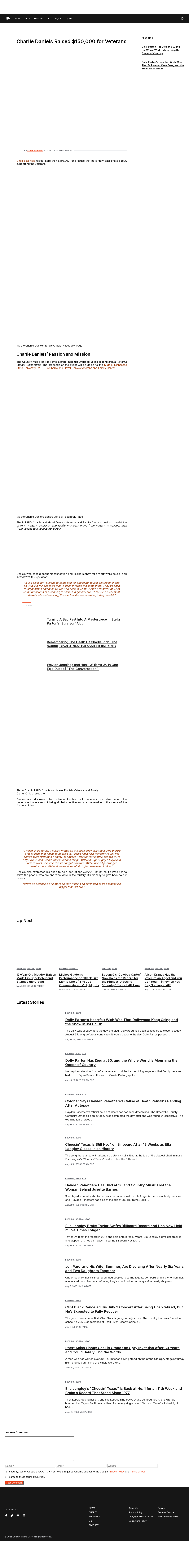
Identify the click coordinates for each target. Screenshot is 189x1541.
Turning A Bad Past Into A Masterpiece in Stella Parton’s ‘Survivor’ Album (83, 621)
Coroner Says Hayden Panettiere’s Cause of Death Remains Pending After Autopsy (123, 1103)
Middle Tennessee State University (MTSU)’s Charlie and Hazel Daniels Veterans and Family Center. (72, 366)
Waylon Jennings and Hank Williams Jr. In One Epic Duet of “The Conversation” (82, 666)
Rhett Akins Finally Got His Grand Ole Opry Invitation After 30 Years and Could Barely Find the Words (122, 1350)
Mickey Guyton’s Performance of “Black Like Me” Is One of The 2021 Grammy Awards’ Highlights (79, 980)
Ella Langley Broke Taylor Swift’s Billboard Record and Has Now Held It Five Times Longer (123, 1228)
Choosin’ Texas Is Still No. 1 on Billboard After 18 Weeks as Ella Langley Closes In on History (118, 1146)
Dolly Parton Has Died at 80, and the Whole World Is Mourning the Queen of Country (161, 50)
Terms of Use (137, 1471)
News (38, 968)
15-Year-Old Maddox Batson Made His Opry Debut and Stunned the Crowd (36, 978)
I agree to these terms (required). (26, 1476)
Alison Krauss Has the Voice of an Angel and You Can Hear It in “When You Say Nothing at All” (163, 980)
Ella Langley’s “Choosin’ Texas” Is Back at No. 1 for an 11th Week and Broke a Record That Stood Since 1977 (123, 1390)
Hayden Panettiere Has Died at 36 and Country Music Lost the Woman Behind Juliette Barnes (118, 1187)
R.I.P (84, 1054)
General (31, 968)
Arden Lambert (35, 150)
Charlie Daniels (26, 160)
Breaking (21, 968)
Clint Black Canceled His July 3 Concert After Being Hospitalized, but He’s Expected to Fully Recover (124, 1309)
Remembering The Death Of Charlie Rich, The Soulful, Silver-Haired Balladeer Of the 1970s (82, 644)
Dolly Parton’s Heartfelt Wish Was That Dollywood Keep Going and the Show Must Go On (163, 65)
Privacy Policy (116, 1471)
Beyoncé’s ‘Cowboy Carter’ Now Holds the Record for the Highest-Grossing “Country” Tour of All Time (121, 980)
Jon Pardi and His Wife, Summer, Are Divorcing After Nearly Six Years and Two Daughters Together (124, 1268)
